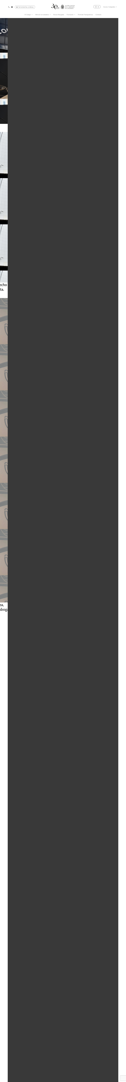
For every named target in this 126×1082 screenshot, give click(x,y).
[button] (25, 7)
